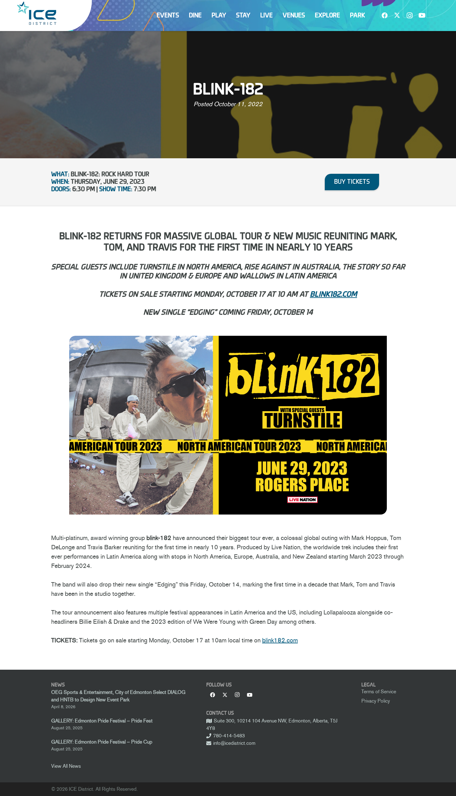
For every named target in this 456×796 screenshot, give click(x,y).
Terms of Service (378, 692)
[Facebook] (384, 15)
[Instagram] (409, 15)
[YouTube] (422, 15)
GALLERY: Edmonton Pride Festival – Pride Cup (101, 742)
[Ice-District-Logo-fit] (37, 13)
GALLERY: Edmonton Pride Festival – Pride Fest (102, 721)
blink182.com (280, 640)
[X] (397, 15)
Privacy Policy (375, 701)
